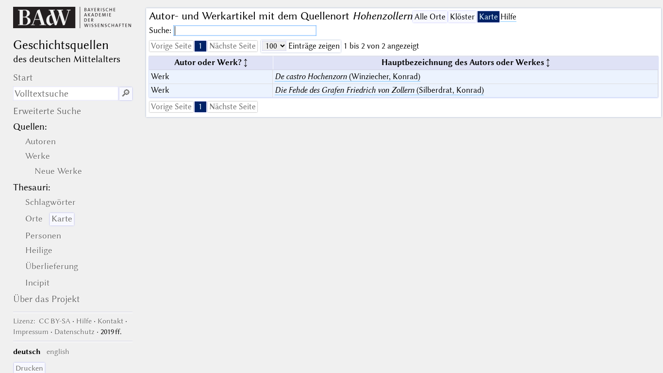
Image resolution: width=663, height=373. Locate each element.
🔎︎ (126, 93)
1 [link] (200, 46)
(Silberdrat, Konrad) (379, 90)
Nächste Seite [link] (232, 46)
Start (23, 77)
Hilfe (508, 16)
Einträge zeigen (313, 46)
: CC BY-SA (41, 321)
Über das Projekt (46, 299)
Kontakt (110, 321)
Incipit (37, 282)
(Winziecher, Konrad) (347, 76)
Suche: (161, 30)
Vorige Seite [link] (171, 46)
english (58, 351)
